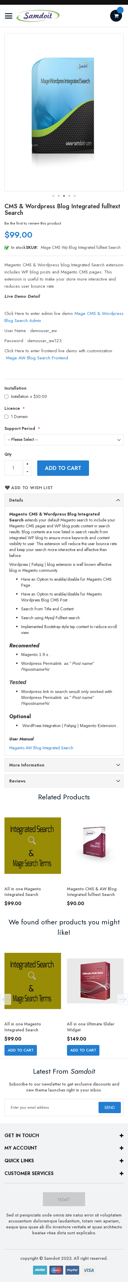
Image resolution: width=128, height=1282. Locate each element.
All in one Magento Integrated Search (22, 892)
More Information (26, 765)
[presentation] (5, 999)
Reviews (17, 781)
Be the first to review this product (32, 223)
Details (16, 500)
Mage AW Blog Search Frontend (37, 358)
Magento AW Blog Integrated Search (41, 748)
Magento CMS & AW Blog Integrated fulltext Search (91, 892)
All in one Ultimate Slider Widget (90, 1027)
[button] (53, 195)
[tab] (64, 500)
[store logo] (32, 16)
